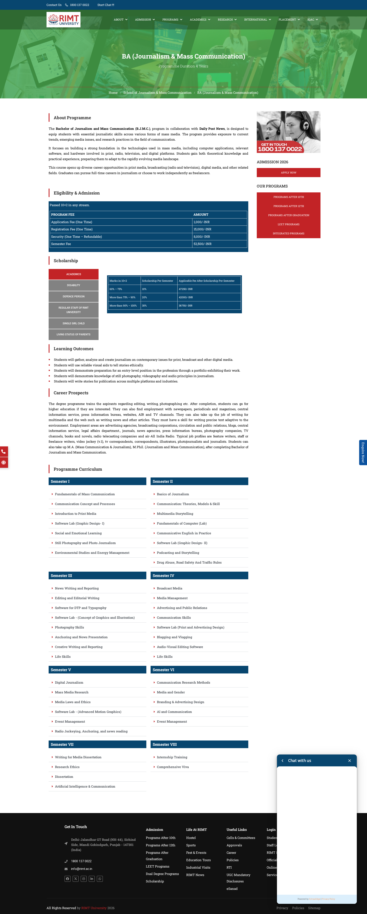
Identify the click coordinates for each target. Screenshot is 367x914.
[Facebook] (68, 879)
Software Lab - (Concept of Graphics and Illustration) (95, 617)
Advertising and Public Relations (182, 608)
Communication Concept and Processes (85, 504)
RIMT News (195, 875)
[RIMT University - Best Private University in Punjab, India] (63, 19)
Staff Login (275, 845)
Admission (143, 19)
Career (231, 852)
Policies (233, 860)
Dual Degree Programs (162, 874)
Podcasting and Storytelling (178, 552)
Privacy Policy (328, 899)
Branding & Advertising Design (180, 702)
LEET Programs (288, 224)
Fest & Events (196, 852)
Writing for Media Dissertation (78, 757)
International (255, 19)
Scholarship (155, 881)
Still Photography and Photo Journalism (85, 543)
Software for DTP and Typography (80, 608)
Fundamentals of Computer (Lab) (182, 523)
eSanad (232, 888)
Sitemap (314, 908)
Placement (287, 19)
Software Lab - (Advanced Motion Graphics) (88, 712)
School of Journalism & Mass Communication (157, 92)
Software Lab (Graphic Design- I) (79, 523)
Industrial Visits (198, 867)
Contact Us (54, 5)
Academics (198, 19)
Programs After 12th (289, 206)
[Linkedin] (92, 879)
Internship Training (172, 757)
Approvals (234, 845)
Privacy (282, 908)
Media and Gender (171, 692)
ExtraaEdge (314, 899)
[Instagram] (84, 879)
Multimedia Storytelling (175, 513)
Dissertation (64, 776)
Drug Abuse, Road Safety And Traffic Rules (189, 562)
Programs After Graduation (288, 215)
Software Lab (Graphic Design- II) (182, 543)
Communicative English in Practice (184, 533)
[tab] (74, 274)
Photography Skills (69, 627)
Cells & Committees (241, 838)
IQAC (311, 19)
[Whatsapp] (100, 879)
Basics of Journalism (173, 494)
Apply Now (288, 172)
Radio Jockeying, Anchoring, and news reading (91, 731)
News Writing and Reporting (77, 588)
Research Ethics (67, 767)
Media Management (172, 598)
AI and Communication (174, 712)
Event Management (70, 721)
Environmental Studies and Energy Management (92, 552)
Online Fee (275, 867)
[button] (97, 494)
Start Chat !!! (105, 5)
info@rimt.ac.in (81, 869)
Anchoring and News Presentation (81, 637)
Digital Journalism (69, 682)
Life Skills (63, 656)
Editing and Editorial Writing (77, 598)
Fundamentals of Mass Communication (85, 494)
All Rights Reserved (61, 908)
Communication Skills (174, 617)
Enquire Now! (363, 452)
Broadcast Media (169, 588)
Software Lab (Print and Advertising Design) (190, 627)
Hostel (191, 838)
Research (225, 19)
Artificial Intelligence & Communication (85, 786)
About (119, 19)
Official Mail (276, 860)
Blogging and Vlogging (174, 637)
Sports (191, 845)
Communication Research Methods (183, 682)
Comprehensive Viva (173, 767)
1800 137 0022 (79, 5)
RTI (229, 867)
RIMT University (94, 908)
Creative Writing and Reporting (79, 647)
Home (113, 92)
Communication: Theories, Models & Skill (188, 504)
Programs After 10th (289, 197)
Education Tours (198, 860)
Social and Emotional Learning (78, 533)
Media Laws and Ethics (73, 702)
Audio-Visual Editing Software (180, 647)
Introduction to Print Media (75, 513)
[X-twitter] (76, 879)
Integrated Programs (288, 233)
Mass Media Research (72, 692)
